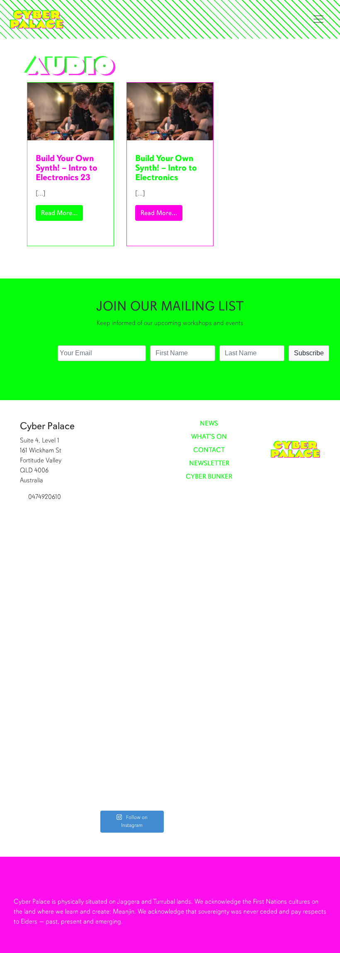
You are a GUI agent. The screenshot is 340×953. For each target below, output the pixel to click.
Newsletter (209, 463)
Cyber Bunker (209, 477)
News (209, 424)
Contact (209, 450)
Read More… (62, 212)
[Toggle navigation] (318, 19)
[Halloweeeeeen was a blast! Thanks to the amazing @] (148, 513)
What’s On (209, 437)
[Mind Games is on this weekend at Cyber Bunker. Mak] (113, 614)
